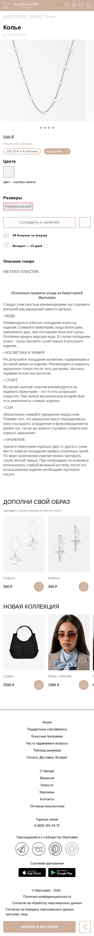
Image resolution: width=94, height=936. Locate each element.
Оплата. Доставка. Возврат (47, 757)
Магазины (47, 792)
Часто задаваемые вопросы (47, 743)
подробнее (54, 151)
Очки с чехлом (59, 676)
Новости (47, 785)
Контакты (47, 799)
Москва (58, 4)
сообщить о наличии (39, 222)
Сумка (8, 676)
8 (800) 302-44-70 (47, 825)
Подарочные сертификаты (47, 729)
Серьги (9, 578)
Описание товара (18, 261)
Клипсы (54, 578)
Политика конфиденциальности (47, 896)
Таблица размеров (47, 750)
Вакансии (47, 778)
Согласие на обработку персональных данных (47, 903)
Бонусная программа (47, 736)
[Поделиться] (85, 927)
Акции (47, 722)
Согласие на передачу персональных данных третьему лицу (39, 911)
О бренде (47, 771)
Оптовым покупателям (47, 806)
